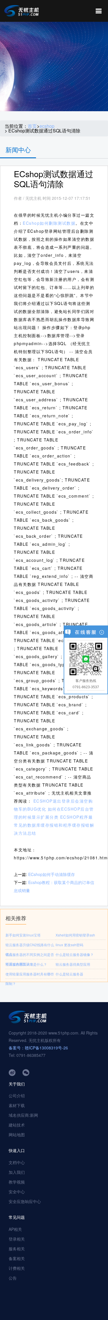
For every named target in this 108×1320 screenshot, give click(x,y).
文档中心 (17, 1162)
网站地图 (17, 1135)
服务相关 (17, 1249)
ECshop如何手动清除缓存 (51, 874)
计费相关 (17, 1268)
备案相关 (17, 1258)
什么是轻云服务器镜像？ (75, 954)
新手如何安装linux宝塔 (23, 934)
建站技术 (17, 1125)
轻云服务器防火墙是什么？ (26, 964)
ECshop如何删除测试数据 (49, 223)
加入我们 (17, 1172)
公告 (13, 1278)
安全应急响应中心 (25, 1201)
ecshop (46, 126)
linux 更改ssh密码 (69, 944)
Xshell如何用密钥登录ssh (75, 934)
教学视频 (17, 1182)
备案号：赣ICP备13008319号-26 (38, 1048)
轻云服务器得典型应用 (73, 964)
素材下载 (17, 1105)
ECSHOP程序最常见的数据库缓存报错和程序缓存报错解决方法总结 (54, 825)
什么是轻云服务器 (69, 973)
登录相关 (17, 1239)
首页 (32, 126)
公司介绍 (17, 1096)
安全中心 (17, 1192)
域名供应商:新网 (23, 1115)
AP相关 (15, 1229)
